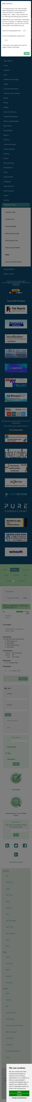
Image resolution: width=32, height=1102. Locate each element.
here (24, 31)
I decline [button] (19, 1095)
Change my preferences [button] (19, 1098)
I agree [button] (19, 1092)
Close (27, 53)
